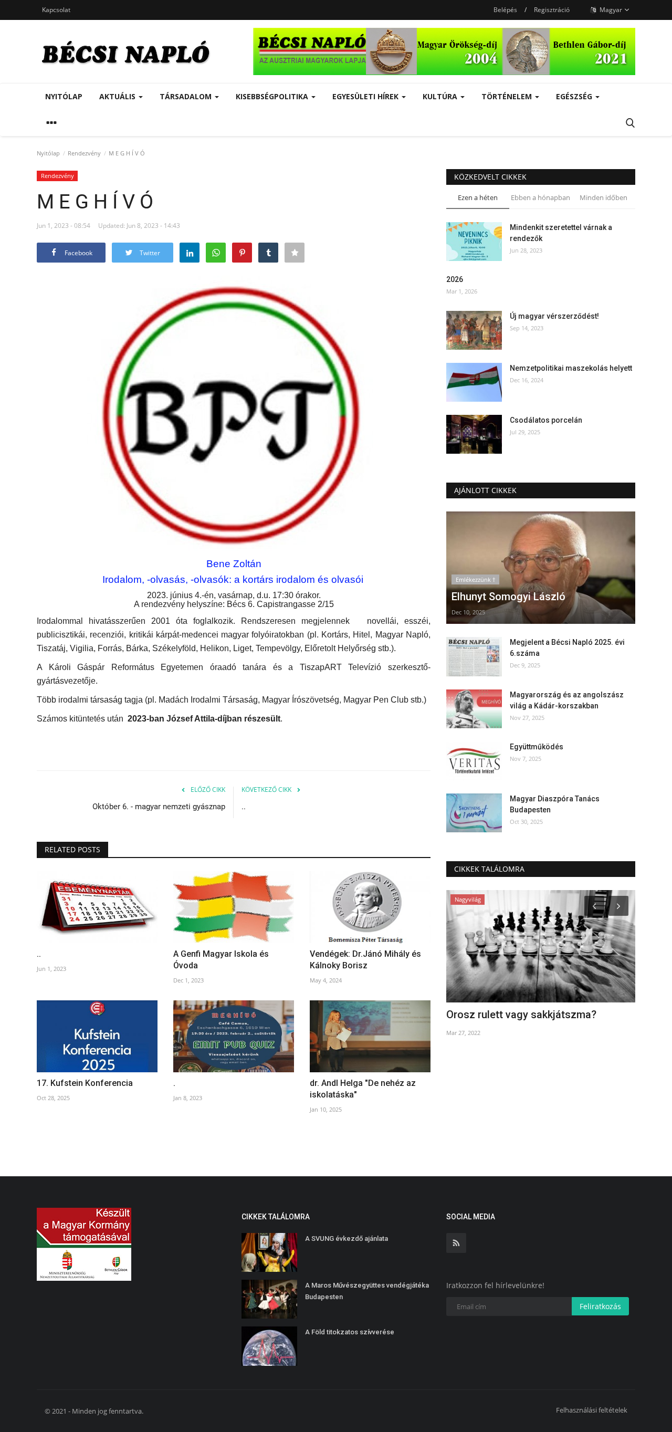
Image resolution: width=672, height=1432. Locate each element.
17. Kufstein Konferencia (85, 1083)
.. (244, 806)
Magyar (610, 9)
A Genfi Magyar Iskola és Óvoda (221, 959)
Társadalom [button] (187, 96)
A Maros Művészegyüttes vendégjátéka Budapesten (367, 1291)
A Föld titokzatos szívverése (349, 1332)
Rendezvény (84, 153)
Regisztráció (552, 9)
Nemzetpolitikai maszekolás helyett (571, 368)
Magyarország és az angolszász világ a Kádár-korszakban (567, 700)
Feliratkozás (600, 1306)
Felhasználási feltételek (591, 1410)
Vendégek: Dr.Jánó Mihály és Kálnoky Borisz (365, 959)
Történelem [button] (507, 96)
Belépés (505, 9)
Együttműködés (536, 747)
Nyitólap (63, 96)
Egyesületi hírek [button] (366, 96)
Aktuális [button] (118, 96)
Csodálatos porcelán (547, 420)
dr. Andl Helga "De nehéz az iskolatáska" (363, 1089)
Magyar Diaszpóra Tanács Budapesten (555, 804)
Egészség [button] (575, 96)
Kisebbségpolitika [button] (273, 96)
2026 (454, 279)
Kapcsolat (56, 9)
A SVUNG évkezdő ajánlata (346, 1238)
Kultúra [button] (441, 96)
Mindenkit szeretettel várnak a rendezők (561, 233)
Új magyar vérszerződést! (554, 316)
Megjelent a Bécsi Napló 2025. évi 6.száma (567, 647)
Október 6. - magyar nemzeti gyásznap (158, 806)
